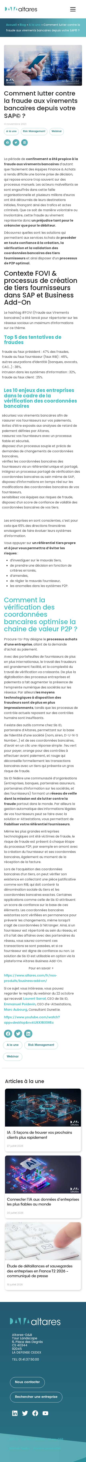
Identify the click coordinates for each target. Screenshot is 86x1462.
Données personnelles (47, 1448)
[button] (7, 142)
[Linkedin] (15, 1413)
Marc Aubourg (15, 1009)
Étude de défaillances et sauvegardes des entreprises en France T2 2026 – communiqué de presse (39, 1271)
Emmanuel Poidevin (20, 1004)
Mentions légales (19, 1448)
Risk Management (34, 131)
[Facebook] (35, 1413)
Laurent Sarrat (34, 999)
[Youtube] (45, 1413)
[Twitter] (25, 1413)
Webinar (57, 131)
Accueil (11, 25)
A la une (35, 25)
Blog (23, 25)
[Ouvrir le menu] (72, 9)
